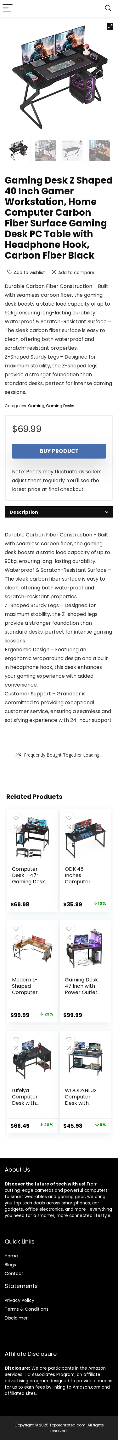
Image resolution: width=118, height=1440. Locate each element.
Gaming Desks (60, 405)
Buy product (59, 451)
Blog (9, 1264)
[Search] (108, 8)
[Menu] (7, 8)
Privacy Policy (19, 1300)
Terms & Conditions (26, 1309)
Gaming (36, 405)
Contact (14, 1273)
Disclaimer (16, 1318)
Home (11, 1256)
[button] (110, 26)
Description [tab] (24, 512)
